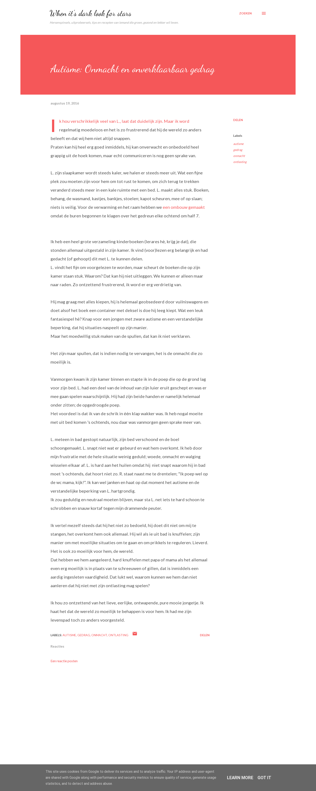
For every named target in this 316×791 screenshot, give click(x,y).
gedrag (237, 150)
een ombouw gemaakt (184, 207)
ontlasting (240, 162)
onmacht (239, 156)
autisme (238, 144)
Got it (264, 777)
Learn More (240, 777)
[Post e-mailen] (134, 635)
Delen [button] (238, 120)
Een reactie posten (64, 661)
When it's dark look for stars (90, 13)
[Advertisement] (123, 706)
